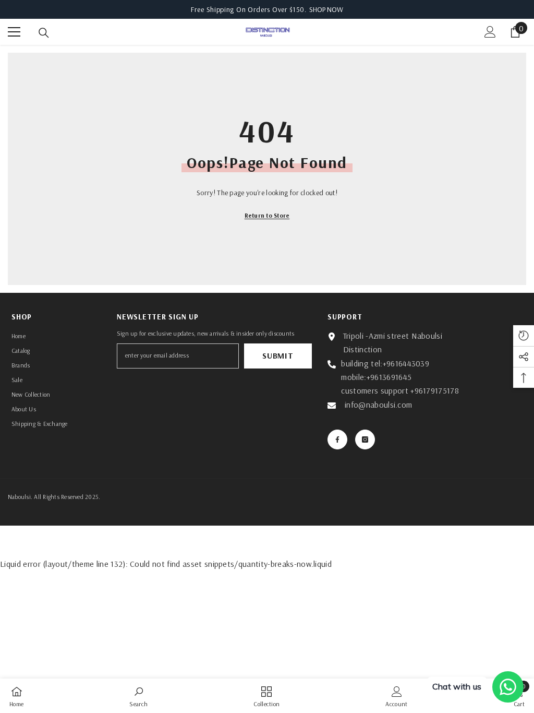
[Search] (44, 33)
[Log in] (490, 32)
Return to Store (267, 215)
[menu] (14, 32)
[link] (138, 696)
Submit (278, 355)
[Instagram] (365, 439)
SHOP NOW (326, 9)
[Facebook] (337, 439)
